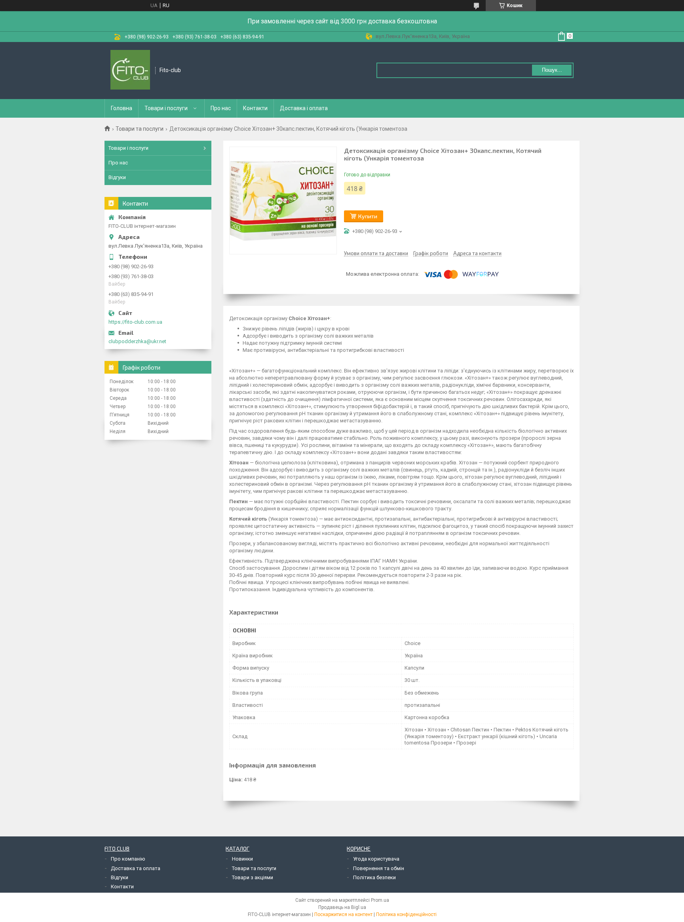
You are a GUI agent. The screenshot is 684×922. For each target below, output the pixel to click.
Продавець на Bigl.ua (342, 907)
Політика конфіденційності (406, 914)
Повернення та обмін (378, 868)
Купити (367, 216)
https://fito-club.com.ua (135, 322)
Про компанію (128, 859)
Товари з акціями (252, 877)
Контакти (255, 108)
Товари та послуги (139, 129)
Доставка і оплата (304, 108)
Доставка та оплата (135, 868)
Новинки (242, 859)
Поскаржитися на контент (343, 914)
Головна (121, 108)
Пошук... (552, 70)
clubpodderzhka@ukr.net (137, 341)
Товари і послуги (166, 108)
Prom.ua (380, 900)
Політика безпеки (374, 877)
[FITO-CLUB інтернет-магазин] (130, 70)
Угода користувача (376, 859)
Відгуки (117, 177)
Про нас (221, 108)
